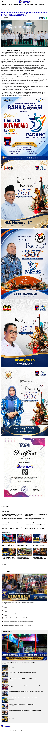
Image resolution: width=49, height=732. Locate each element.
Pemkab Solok (5, 506)
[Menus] (3, 1)
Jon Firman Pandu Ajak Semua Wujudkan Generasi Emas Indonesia (12, 523)
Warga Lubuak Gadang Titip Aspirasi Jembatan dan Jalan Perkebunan (22, 672)
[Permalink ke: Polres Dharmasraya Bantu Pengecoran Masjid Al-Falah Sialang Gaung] (24, 551)
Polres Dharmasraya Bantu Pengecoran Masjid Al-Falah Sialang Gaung (23, 558)
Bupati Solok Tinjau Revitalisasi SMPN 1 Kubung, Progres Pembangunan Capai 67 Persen (12, 515)
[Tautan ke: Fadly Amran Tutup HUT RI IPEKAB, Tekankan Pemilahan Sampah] (24, 647)
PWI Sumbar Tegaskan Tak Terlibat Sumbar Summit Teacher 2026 (40, 544)
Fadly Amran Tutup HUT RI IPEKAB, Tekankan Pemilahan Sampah (9, 544)
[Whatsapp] (46, 18)
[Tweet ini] (42, 18)
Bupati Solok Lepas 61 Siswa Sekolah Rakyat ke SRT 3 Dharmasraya (36, 515)
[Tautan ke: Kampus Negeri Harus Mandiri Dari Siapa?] (5, 667)
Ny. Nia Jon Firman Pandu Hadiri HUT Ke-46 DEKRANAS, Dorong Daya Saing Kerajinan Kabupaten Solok (36, 528)
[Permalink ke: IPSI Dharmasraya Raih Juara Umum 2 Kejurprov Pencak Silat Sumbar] (9, 551)
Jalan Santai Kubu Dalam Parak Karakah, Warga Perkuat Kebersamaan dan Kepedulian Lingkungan (23, 544)
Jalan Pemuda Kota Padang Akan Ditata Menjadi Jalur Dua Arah (16, 610)
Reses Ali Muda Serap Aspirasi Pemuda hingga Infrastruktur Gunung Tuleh (18, 625)
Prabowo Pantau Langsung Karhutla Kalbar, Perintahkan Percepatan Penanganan (24, 710)
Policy (45, 730)
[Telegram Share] (44, 18)
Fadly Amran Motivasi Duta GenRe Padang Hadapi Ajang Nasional (17, 617)
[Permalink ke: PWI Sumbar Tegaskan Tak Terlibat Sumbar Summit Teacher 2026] (40, 538)
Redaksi (32, 730)
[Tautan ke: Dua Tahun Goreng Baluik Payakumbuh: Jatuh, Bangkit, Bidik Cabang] (5, 680)
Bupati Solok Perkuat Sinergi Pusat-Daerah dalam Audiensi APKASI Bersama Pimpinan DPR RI (12, 519)
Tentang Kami (27, 730)
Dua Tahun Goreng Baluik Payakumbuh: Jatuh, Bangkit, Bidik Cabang (22, 678)
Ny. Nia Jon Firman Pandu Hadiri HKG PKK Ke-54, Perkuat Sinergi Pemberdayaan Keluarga (12, 528)
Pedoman (41, 730)
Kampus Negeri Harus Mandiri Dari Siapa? (16, 666)
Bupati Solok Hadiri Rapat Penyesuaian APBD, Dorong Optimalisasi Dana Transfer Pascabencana (35, 519)
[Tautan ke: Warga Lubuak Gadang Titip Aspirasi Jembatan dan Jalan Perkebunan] (5, 674)
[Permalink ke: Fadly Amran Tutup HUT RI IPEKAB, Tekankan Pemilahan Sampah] (9, 538)
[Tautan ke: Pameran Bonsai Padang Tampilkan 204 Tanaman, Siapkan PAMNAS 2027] (5, 699)
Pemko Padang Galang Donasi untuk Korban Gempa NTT (15, 613)
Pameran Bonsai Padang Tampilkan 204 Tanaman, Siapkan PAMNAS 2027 (22, 697)
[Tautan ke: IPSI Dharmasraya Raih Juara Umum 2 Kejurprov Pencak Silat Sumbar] (5, 718)
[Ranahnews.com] (25, 1)
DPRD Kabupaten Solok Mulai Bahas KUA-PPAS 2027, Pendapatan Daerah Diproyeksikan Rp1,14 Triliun (35, 523)
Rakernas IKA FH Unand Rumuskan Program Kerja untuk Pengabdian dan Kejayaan (39, 558)
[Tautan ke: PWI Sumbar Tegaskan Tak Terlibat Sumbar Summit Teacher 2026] (5, 706)
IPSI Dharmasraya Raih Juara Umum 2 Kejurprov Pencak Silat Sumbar (8, 558)
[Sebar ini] (40, 18)
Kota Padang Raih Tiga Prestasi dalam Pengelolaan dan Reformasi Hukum (18, 621)
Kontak (36, 730)
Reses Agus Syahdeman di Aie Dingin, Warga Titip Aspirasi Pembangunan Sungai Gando (25, 691)
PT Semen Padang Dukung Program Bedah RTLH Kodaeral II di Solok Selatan (19, 602)
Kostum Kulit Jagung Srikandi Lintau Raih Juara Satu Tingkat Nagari (17, 606)
